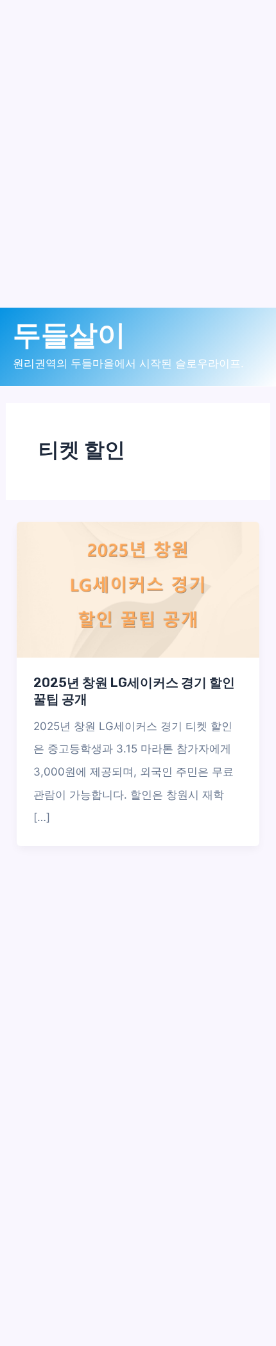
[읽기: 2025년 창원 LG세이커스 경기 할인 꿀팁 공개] (138, 589)
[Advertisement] (138, 170)
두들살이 (69, 335)
